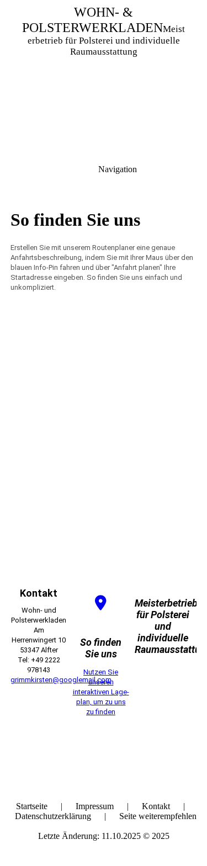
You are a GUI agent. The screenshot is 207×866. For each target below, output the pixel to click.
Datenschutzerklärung (53, 816)
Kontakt (156, 806)
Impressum (95, 806)
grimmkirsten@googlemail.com (61, 680)
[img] (103, 77)
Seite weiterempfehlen (158, 816)
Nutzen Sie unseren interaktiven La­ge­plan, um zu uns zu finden (101, 692)
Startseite (31, 806)
